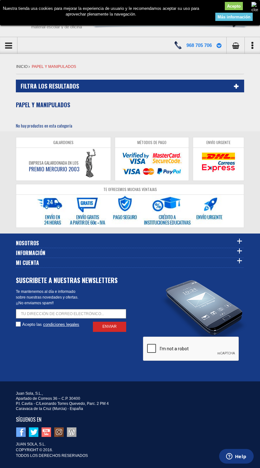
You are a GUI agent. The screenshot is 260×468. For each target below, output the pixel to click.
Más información (234, 17)
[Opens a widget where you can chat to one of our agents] (236, 457)
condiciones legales (61, 324)
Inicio (22, 66)
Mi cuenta (27, 263)
